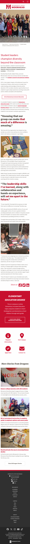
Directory (15, 493)
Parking (15, 506)
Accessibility (15, 538)
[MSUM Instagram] (14, 529)
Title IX (15, 522)
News (15, 504)
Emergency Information (15, 518)
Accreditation (15, 489)
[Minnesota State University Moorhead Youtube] (18, 529)
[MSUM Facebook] (7, 529)
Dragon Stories (5, 44)
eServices (15, 496)
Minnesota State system (17, 534)
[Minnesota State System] (15, 541)
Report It (15, 520)
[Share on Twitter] (23, 285)
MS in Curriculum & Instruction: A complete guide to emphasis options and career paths (14, 419)
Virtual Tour (15, 508)
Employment (15, 494)
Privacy (20, 538)
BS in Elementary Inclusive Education (14, 97)
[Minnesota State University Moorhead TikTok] (22, 529)
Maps (15, 503)
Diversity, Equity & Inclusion (8, 69)
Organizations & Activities (14, 44)
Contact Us (15, 481)
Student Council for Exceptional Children (18, 77)
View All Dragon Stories (15, 463)
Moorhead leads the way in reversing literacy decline (15, 451)
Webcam (15, 510)
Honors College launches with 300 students (14, 389)
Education (3, 67)
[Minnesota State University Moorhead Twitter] (11, 529)
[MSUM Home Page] (15, 6)
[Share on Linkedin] (27, 285)
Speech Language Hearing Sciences (16, 67)
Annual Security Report (15, 516)
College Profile (15, 491)
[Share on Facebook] (20, 285)
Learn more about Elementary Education (15, 319)
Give (15, 482)
